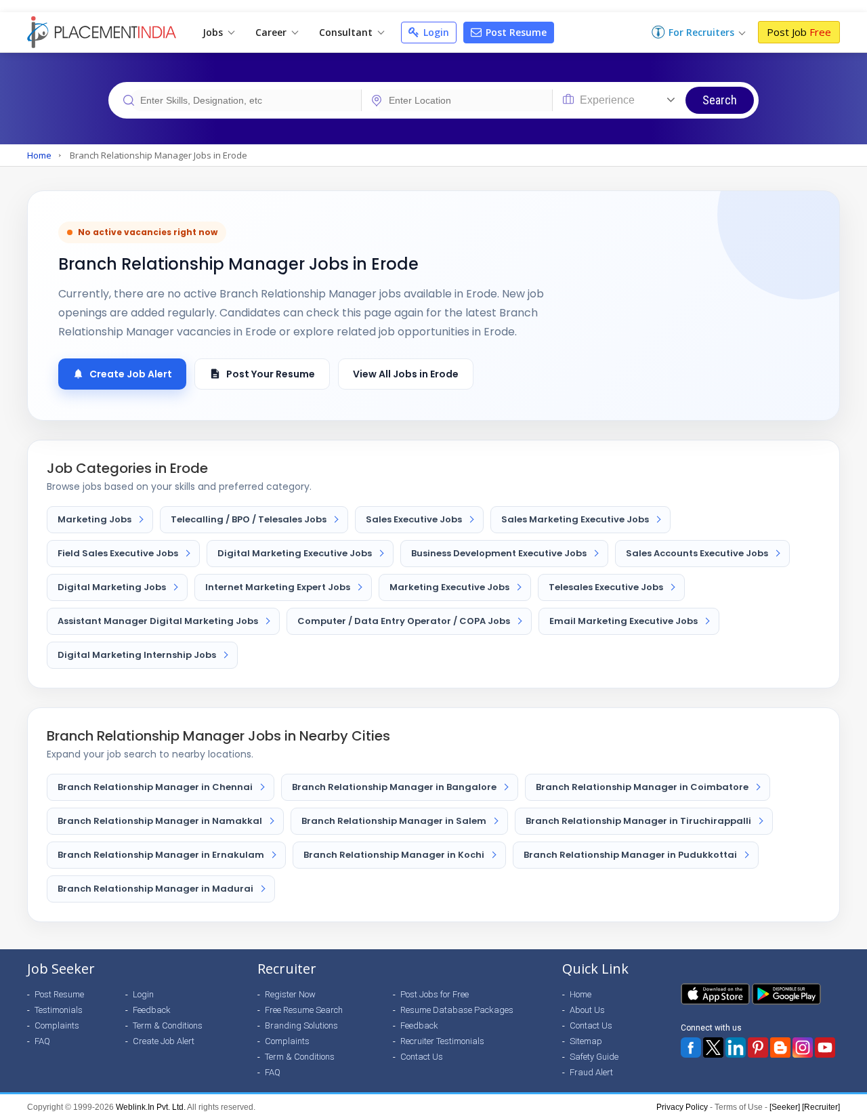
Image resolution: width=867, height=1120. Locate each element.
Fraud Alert (591, 1072)
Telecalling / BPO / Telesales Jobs (248, 519)
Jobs (214, 32)
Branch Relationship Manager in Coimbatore (642, 787)
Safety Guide (594, 1057)
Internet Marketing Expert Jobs (277, 587)
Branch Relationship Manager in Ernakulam (161, 854)
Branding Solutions (301, 1025)
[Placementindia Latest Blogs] (780, 1047)
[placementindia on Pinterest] (758, 1047)
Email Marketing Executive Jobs (623, 621)
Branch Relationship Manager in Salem (393, 820)
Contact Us (421, 1057)
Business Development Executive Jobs (499, 553)
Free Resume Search (304, 1010)
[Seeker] (784, 1107)
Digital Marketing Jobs (112, 587)
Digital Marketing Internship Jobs (137, 654)
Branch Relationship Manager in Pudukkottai (630, 854)
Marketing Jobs (94, 519)
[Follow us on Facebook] (691, 1047)
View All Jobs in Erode (406, 374)
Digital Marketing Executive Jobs (294, 553)
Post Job (799, 32)
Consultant (347, 32)
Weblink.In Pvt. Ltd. (151, 1107)
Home (39, 155)
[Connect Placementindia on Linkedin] (735, 1047)
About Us (587, 1010)
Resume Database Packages (456, 1010)
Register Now (290, 994)
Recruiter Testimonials (442, 1041)
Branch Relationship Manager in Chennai (155, 787)
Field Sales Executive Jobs (118, 553)
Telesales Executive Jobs (606, 587)
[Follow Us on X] (713, 1047)
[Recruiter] (821, 1107)
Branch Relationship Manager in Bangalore (394, 787)
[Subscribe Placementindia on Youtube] (825, 1047)
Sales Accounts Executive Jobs (697, 553)
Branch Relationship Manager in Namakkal (160, 820)
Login (435, 32)
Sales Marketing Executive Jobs (575, 519)
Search (719, 100)
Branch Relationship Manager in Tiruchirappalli (638, 820)
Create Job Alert (130, 374)
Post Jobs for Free (434, 994)
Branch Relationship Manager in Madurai (155, 888)
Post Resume (515, 32)
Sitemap (586, 1041)
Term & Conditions (168, 1025)
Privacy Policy (682, 1107)
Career (272, 32)
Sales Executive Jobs (414, 519)
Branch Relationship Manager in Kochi (393, 854)
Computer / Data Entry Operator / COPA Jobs (403, 621)
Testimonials (59, 1010)
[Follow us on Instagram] (802, 1047)
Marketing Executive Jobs (449, 587)
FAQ (42, 1041)
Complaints (57, 1025)
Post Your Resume (270, 374)
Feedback (152, 1010)
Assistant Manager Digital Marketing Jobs (158, 621)
